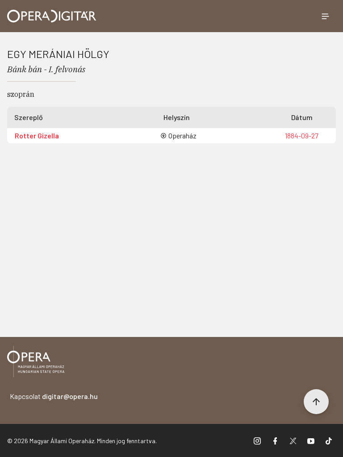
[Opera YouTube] (311, 440)
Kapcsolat (54, 396)
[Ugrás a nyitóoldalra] (51, 16)
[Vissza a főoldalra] (35, 363)
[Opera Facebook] (275, 440)
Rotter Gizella (37, 135)
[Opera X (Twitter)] (293, 440)
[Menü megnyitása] (325, 16)
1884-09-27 (301, 135)
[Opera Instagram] (257, 440)
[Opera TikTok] (329, 440)
